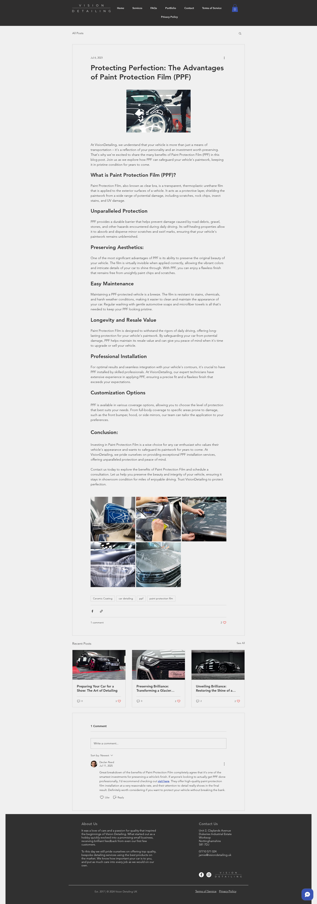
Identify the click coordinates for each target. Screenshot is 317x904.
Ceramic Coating (102, 598)
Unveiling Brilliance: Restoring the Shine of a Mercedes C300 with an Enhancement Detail (214, 688)
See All (241, 643)
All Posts (77, 33)
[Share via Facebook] (92, 611)
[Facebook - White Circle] (201, 874)
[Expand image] (113, 519)
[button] (235, 8)
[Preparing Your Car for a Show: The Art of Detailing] (98, 665)
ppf (141, 598)
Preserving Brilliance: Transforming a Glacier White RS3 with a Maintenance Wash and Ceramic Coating (154, 688)
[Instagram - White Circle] (208, 874)
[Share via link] (101, 611)
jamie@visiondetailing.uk (215, 855)
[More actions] (224, 57)
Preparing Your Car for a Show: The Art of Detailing (97, 688)
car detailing (126, 598)
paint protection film (161, 598)
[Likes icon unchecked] (101, 797)
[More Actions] (224, 764)
